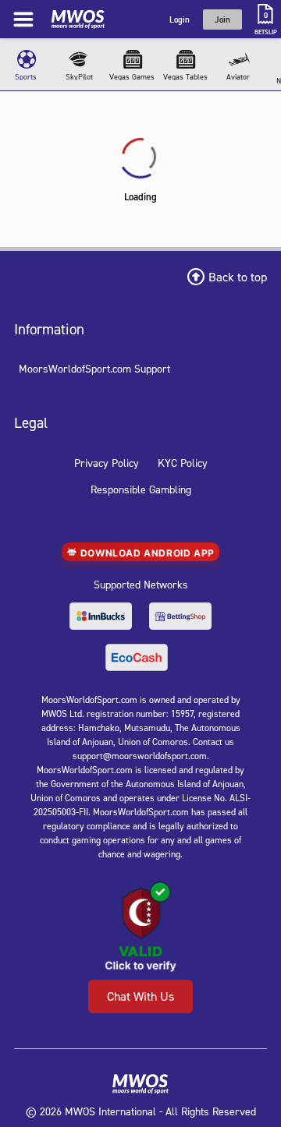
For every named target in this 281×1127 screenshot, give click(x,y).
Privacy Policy (106, 462)
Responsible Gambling (141, 489)
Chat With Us (140, 996)
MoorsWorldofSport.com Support (94, 368)
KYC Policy (183, 462)
